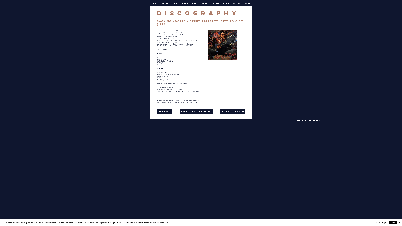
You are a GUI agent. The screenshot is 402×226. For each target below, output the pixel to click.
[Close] (399, 222)
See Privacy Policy (163, 223)
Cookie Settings (381, 223)
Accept (393, 223)
